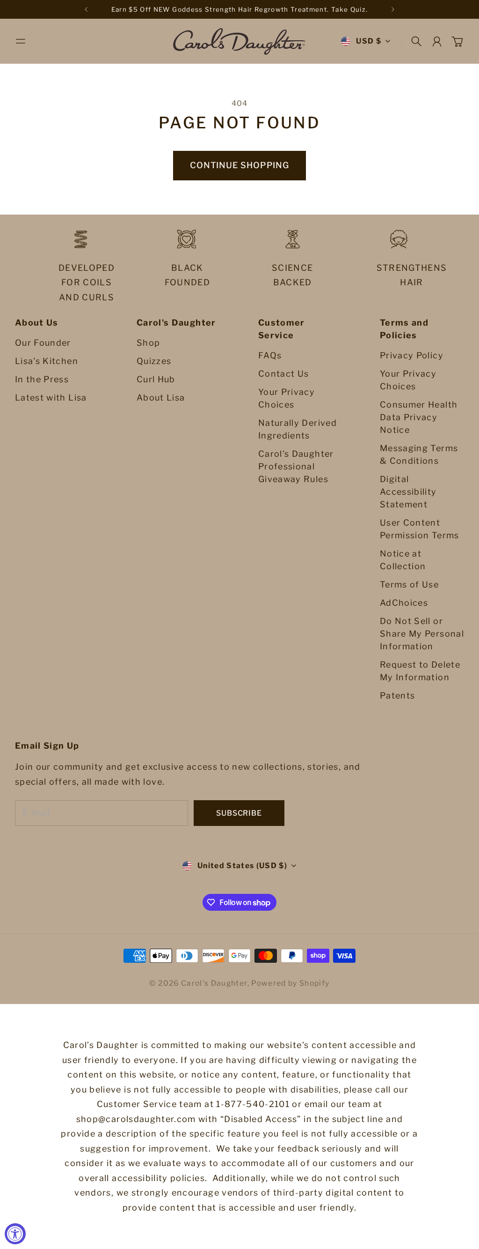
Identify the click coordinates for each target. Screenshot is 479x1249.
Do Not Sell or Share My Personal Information (422, 633)
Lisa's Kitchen (46, 361)
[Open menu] (20, 41)
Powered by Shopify (290, 983)
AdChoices (404, 603)
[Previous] (86, 9)
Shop (148, 343)
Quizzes (154, 361)
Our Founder (43, 343)
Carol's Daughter (214, 983)
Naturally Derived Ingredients (297, 429)
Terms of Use (409, 584)
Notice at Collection (403, 560)
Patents (397, 695)
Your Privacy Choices (286, 398)
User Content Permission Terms (419, 529)
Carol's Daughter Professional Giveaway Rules (296, 466)
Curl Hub (156, 379)
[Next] (393, 9)
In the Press (42, 379)
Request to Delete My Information (420, 671)
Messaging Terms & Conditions (419, 454)
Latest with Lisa (51, 397)
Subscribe (238, 813)
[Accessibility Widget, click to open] (15, 1233)
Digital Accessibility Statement (408, 491)
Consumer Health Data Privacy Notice (418, 417)
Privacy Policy (411, 355)
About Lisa (161, 397)
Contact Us (283, 374)
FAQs (270, 355)
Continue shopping (239, 165)
